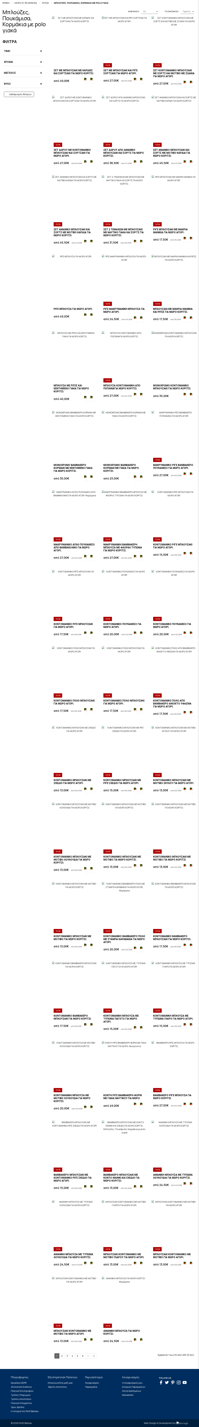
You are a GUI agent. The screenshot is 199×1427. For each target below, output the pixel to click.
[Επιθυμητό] (86, 81)
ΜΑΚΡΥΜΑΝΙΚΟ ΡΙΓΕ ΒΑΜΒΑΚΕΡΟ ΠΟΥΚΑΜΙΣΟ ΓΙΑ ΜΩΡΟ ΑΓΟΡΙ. (173, 466)
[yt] (185, 1383)
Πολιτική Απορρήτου (21, 1403)
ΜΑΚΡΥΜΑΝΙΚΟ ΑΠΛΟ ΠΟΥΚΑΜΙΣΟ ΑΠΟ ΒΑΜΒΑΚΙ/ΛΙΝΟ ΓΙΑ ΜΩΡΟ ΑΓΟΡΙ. (74, 547)
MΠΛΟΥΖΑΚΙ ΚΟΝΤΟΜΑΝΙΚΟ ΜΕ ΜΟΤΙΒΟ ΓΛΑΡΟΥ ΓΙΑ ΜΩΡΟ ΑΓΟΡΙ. (123, 1256)
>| (94, 1355)
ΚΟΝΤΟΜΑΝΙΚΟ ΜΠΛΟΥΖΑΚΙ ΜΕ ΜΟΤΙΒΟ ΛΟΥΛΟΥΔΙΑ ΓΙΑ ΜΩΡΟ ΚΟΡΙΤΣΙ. (72, 859)
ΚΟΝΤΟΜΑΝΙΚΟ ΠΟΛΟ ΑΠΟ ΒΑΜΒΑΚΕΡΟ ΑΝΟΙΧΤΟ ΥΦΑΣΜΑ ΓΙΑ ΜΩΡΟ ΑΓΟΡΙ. (172, 703)
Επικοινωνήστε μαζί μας (60, 1382)
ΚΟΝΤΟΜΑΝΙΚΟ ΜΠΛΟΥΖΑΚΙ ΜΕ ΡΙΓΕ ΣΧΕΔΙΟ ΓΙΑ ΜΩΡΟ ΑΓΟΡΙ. (122, 782)
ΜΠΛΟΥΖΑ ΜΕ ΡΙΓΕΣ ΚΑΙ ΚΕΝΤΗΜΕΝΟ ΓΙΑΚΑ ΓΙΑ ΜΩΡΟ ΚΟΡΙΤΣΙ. (71, 388)
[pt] (173, 1383)
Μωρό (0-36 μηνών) (26, 2)
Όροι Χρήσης (17, 1407)
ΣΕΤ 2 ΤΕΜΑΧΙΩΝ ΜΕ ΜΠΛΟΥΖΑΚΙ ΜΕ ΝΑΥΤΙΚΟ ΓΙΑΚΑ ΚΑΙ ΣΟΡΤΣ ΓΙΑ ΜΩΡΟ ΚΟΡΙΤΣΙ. (123, 232)
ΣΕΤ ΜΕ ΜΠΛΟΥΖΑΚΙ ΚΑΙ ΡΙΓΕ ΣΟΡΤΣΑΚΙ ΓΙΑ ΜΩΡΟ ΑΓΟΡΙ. (120, 72)
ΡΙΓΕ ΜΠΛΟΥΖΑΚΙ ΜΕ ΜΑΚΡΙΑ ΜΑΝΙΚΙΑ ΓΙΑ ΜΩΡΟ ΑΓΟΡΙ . (170, 231)
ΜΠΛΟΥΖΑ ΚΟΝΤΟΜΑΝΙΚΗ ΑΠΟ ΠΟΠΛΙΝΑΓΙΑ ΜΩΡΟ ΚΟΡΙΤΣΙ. (121, 387)
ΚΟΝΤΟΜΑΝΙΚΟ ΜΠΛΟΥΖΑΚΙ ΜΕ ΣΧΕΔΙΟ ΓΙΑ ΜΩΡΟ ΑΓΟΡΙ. (72, 782)
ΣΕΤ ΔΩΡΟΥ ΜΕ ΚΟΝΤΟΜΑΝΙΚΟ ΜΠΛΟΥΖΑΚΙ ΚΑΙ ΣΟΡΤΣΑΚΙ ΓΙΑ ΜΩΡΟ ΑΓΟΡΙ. (72, 152)
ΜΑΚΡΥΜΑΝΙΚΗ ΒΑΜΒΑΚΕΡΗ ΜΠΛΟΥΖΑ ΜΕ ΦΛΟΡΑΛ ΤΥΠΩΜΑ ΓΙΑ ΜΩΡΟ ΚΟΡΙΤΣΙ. (122, 547)
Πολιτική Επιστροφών (22, 1390)
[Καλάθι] (92, 81)
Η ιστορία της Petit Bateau (24, 1411)
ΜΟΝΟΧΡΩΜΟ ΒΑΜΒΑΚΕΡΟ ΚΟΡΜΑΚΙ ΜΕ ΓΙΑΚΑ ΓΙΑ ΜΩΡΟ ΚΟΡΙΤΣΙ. (121, 468)
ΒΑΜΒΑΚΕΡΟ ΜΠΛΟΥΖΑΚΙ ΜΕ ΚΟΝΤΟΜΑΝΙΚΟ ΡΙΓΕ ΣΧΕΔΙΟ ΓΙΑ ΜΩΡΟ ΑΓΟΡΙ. (73, 1177)
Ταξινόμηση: (171, 11)
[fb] (161, 1383)
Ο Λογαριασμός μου (132, 1382)
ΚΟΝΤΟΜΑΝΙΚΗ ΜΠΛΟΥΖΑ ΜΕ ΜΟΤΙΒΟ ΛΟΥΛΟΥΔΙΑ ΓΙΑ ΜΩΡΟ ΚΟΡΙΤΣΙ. (72, 1098)
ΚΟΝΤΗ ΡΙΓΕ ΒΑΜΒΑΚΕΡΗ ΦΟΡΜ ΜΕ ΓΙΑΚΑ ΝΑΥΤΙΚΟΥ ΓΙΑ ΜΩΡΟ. (122, 1097)
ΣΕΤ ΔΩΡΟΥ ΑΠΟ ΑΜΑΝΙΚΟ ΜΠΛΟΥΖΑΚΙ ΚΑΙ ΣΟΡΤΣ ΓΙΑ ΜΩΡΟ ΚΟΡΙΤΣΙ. (123, 152)
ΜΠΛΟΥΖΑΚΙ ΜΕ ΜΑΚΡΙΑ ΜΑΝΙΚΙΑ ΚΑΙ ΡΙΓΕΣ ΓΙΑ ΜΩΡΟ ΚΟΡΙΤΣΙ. (173, 310)
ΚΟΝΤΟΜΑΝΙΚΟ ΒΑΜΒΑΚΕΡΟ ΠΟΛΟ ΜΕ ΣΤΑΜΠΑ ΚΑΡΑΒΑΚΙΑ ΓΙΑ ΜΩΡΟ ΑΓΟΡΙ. (124, 939)
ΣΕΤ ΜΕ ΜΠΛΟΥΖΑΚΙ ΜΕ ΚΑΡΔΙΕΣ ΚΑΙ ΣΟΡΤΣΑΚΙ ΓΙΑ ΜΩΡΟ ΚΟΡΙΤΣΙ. (74, 72)
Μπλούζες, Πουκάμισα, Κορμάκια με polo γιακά (81, 2)
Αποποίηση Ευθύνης (21, 1386)
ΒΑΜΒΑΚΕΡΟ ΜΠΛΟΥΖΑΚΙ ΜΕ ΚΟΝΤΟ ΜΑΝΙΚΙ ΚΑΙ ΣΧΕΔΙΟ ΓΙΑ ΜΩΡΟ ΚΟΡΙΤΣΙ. (121, 1177)
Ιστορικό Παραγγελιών (133, 1386)
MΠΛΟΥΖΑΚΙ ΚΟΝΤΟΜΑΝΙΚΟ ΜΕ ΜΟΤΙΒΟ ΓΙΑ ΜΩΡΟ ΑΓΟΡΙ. (172, 1256)
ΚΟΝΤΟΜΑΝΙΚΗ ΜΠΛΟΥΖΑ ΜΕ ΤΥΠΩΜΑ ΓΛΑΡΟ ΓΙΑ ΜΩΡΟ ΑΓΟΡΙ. (173, 1017)
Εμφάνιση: (134, 11)
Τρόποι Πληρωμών (21, 1394)
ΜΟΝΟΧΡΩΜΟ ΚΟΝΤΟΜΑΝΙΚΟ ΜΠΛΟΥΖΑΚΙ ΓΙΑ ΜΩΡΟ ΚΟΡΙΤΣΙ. (172, 387)
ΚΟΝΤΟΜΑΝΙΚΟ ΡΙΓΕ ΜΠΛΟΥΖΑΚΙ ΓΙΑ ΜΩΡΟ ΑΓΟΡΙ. (172, 546)
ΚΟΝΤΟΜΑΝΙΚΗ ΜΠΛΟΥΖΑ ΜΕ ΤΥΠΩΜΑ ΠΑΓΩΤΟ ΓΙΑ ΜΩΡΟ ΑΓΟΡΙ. (121, 1018)
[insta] (179, 1383)
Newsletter (128, 1394)
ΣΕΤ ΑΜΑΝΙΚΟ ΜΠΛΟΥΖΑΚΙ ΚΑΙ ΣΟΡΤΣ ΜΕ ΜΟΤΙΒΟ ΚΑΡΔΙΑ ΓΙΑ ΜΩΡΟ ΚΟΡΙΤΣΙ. (171, 152)
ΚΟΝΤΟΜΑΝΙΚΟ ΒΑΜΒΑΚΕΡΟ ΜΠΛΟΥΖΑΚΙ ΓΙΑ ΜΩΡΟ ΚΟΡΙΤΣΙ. (172, 938)
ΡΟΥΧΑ (45, 2)
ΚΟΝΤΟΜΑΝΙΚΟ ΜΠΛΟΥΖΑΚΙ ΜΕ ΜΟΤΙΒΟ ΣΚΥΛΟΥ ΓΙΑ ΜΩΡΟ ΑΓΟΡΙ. (173, 782)
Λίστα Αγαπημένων (131, 1390)
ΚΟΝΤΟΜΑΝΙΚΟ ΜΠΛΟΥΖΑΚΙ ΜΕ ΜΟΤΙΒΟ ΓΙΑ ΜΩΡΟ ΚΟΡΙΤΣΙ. (122, 858)
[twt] (167, 1383)
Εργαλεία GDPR (19, 1382)
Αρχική (5, 2)
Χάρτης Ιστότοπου (57, 1386)
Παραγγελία (91, 1386)
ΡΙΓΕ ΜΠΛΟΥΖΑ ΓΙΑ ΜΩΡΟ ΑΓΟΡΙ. (73, 308)
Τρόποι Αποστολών (21, 1399)
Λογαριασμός (92, 1382)
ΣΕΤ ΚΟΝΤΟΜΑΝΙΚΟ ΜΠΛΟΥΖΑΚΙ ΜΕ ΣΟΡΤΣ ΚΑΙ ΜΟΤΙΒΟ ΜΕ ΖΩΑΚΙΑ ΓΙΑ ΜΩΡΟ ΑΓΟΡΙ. (173, 73)
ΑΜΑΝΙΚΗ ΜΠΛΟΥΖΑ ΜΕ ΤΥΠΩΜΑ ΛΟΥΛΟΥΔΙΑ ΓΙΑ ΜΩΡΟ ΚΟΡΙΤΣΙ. (173, 1176)
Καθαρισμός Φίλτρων (20, 94)
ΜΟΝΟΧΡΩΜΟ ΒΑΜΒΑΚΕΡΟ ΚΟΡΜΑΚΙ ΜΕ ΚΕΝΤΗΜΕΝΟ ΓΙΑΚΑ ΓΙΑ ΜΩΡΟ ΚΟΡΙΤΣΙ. (73, 468)
